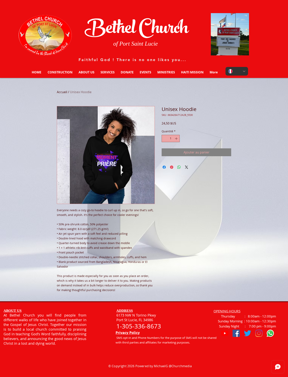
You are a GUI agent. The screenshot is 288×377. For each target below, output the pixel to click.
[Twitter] (247, 333)
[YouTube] (224, 333)
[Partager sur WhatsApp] (179, 167)
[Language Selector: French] (237, 71)
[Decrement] (164, 138)
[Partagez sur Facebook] (164, 167)
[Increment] (176, 138)
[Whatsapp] (270, 333)
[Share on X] (186, 167)
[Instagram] (259, 333)
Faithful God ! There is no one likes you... (133, 59)
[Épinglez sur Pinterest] (171, 167)
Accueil (62, 92)
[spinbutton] (170, 138)
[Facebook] (236, 333)
